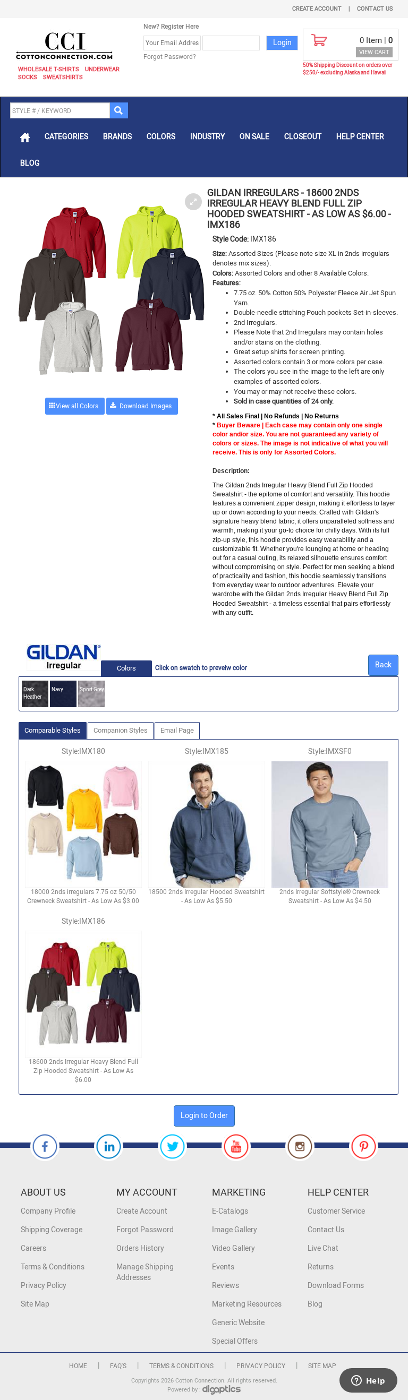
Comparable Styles (52, 730)
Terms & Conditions (52, 1267)
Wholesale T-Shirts (48, 69)
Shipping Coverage (51, 1229)
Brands (117, 136)
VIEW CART (374, 52)
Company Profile (48, 1211)
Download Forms (336, 1285)
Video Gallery (233, 1248)
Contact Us (375, 8)
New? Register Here (171, 26)
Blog (30, 163)
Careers (33, 1248)
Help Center (360, 136)
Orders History (140, 1248)
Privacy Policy (43, 1285)
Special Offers (235, 1341)
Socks (27, 77)
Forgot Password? (169, 57)
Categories (66, 136)
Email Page (177, 730)
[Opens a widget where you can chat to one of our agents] (368, 1381)
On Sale (254, 136)
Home (78, 1366)
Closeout (302, 136)
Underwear (102, 69)
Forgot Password (145, 1229)
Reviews (225, 1285)
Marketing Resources (247, 1304)
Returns (321, 1267)
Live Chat (323, 1248)
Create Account (317, 8)
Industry (207, 136)
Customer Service (336, 1211)
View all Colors (77, 406)
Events (223, 1267)
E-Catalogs (230, 1211)
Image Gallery (234, 1229)
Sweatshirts (63, 77)
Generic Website (238, 1322)
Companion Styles (121, 730)
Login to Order (204, 1115)
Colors (161, 136)
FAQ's (118, 1366)
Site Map (35, 1304)
